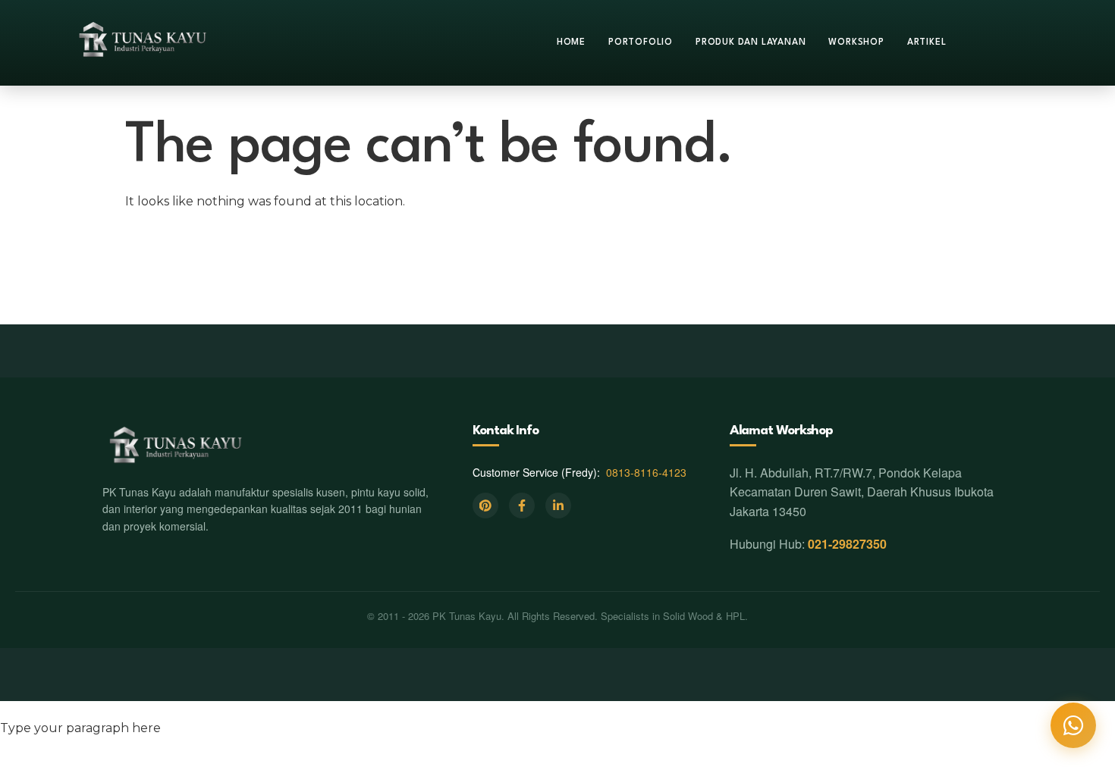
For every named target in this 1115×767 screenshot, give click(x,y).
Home (571, 42)
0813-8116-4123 (646, 472)
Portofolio (640, 42)
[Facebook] (522, 505)
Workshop (856, 42)
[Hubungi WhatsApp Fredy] (1073, 725)
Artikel (927, 42)
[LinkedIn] (558, 505)
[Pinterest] (485, 505)
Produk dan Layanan (751, 42)
